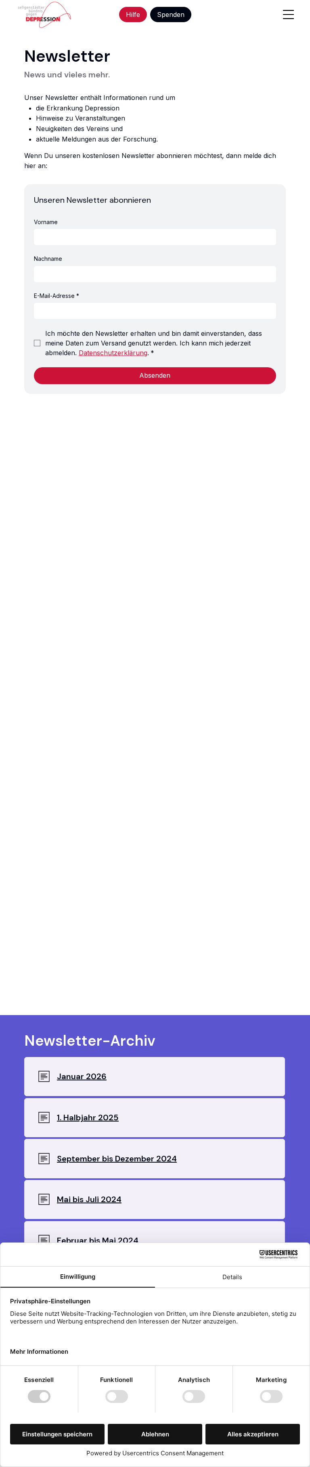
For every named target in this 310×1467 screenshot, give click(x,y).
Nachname (48, 258)
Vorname (46, 221)
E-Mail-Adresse (56, 295)
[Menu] (288, 14)
